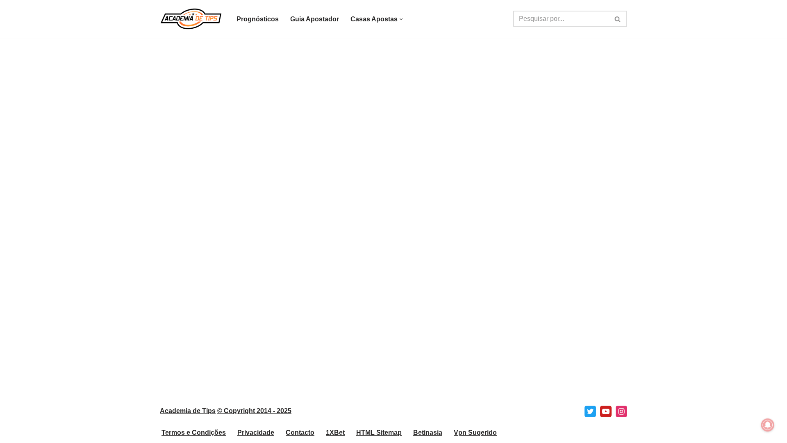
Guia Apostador (314, 19)
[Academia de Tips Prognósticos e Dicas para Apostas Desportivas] (191, 18)
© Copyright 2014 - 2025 (254, 410)
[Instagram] (621, 411)
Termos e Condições (193, 432)
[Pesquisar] (618, 19)
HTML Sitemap (379, 432)
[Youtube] (606, 411)
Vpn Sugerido (475, 432)
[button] (401, 19)
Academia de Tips (188, 410)
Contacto (300, 432)
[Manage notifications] (767, 425)
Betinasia (427, 432)
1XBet (335, 432)
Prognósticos (258, 19)
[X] (590, 411)
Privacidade (255, 432)
